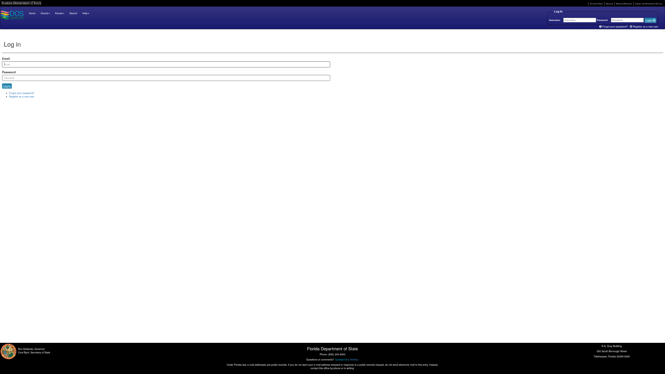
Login (649, 20)
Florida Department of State (15, 2)
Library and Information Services (648, 3)
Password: (602, 20)
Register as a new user (645, 26)
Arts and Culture (596, 3)
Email (6, 58)
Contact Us (340, 359)
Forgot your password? (615, 26)
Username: (554, 20)
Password (9, 72)
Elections (609, 3)
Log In (6, 86)
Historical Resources (624, 3)
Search (73, 13)
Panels (59, 13)
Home (32, 13)
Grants (44, 13)
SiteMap (353, 359)
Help (84, 13)
